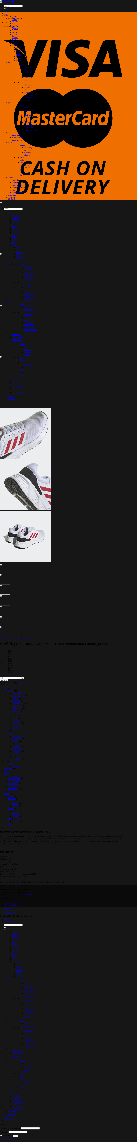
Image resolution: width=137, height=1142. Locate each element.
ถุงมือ (22, 160)
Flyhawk (15, 29)
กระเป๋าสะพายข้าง (18, 187)
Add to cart (4, 680)
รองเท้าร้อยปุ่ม (29, 75)
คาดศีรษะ (11, 796)
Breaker (15, 25)
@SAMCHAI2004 (27, 895)
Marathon (19, 53)
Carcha (18, 60)
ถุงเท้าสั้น (27, 167)
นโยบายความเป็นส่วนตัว (12, 905)
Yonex (14, 39)
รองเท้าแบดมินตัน (18, 696)
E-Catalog (11, 197)
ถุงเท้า (22, 162)
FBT (13, 23)
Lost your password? (7, 1139)
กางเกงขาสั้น (28, 95)
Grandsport (16, 18)
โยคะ (22, 170)
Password (4, 1132)
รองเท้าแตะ (12, 195)
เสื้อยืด (26, 90)
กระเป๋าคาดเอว (17, 192)
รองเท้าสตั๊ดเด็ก (17, 693)
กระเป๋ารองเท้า (17, 182)
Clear (5, 676)
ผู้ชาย (10, 62)
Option (18, 47)
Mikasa (14, 41)
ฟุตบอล (22, 145)
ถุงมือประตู (28, 147)
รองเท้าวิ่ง (27, 67)
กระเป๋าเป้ (15, 190)
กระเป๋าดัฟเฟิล (17, 185)
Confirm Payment (10, 913)
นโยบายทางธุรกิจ (10, 903)
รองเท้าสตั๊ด (28, 70)
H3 (17, 49)
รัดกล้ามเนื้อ (16, 729)
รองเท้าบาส (28, 77)
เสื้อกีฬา (27, 87)
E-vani (18, 51)
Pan (13, 30)
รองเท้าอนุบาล (17, 140)
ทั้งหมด (14, 45)
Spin (13, 36)
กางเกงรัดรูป (16, 746)
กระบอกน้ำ (12, 799)
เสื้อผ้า (22, 82)
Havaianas (20, 56)
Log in (16, 1136)
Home (2, 638)
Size (1, 663)
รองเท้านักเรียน (17, 137)
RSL (13, 43)
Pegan (14, 34)
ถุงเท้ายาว (27, 165)
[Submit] (5, 8)
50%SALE (11, 199)
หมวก (22, 157)
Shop (10, 14)
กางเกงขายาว (29, 92)
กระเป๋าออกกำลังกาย (15, 776)
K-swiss (15, 38)
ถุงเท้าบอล (27, 150)
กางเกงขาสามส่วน (30, 97)
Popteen (19, 58)
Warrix (14, 20)
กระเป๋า (10, 177)
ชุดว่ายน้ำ (27, 100)
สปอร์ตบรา (28, 115)
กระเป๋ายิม (15, 180)
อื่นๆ (21, 175)
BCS (13, 27)
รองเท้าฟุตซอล (29, 72)
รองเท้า (22, 65)
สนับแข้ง (27, 155)
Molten (18, 55)
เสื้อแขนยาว (28, 85)
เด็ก (9, 132)
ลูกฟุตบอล (27, 152)
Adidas (14, 16)
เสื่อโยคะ (27, 172)
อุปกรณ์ (10, 142)
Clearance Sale (9, 911)
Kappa (14, 32)
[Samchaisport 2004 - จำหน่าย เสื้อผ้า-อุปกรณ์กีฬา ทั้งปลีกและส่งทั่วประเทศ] (7, 2)
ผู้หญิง (10, 102)
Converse (15, 21)
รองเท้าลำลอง (29, 80)
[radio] (10, 651)
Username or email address (10, 1128)
